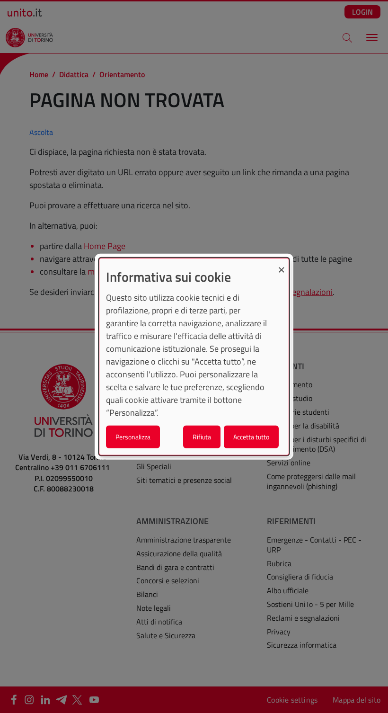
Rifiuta (202, 436)
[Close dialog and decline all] (281, 264)
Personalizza (132, 436)
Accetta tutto (251, 436)
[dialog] (194, 356)
